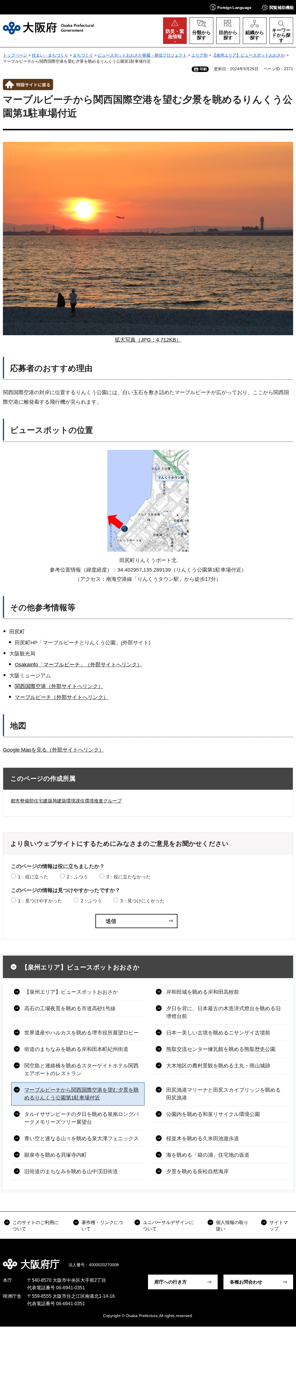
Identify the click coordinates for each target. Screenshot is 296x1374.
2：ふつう (77, 876)
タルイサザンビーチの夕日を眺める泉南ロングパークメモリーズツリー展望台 (81, 1118)
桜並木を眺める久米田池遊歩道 (202, 1138)
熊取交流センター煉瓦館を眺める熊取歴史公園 (220, 1049)
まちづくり (83, 55)
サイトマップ (278, 1225)
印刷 (203, 69)
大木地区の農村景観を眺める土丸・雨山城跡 (218, 1066)
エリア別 (199, 55)
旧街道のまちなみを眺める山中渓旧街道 (71, 1171)
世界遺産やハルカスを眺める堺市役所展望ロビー (81, 1033)
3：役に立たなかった (128, 876)
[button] (230, 7)
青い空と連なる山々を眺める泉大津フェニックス (81, 1138)
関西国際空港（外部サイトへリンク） (59, 686)
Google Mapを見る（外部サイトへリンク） (53, 750)
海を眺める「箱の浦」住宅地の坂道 (207, 1155)
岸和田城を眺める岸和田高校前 (202, 992)
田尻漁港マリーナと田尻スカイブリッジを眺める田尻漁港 (223, 1094)
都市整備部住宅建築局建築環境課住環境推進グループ (66, 800)
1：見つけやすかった (40, 900)
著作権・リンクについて (102, 1225)
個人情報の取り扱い (232, 1225)
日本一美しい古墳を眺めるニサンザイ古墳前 (218, 1033)
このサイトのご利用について (35, 1225)
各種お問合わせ (246, 1282)
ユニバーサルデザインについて (168, 1225)
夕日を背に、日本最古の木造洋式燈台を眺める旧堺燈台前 (223, 1012)
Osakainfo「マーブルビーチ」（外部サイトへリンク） (78, 664)
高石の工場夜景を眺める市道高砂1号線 (70, 1008)
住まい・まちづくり (50, 55)
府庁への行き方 (170, 1282)
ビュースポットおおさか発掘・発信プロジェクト (142, 55)
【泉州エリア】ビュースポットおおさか (248, 55)
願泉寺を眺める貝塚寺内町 (55, 1155)
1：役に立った (33, 876)
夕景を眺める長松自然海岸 (197, 1171)
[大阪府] (48, 28)
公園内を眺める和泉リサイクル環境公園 (213, 1114)
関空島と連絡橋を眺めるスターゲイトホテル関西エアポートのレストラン (81, 1069)
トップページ (15, 55)
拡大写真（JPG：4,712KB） (148, 340)
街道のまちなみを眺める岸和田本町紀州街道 (76, 1049)
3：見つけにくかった (142, 900)
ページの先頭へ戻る (287, 1260)
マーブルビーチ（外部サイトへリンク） (61, 697)
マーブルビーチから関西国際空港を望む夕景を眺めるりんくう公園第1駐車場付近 (81, 1094)
